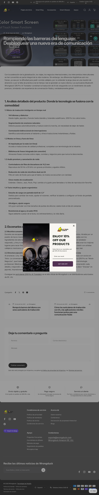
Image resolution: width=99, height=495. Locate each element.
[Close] (73, 225)
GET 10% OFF (63, 264)
